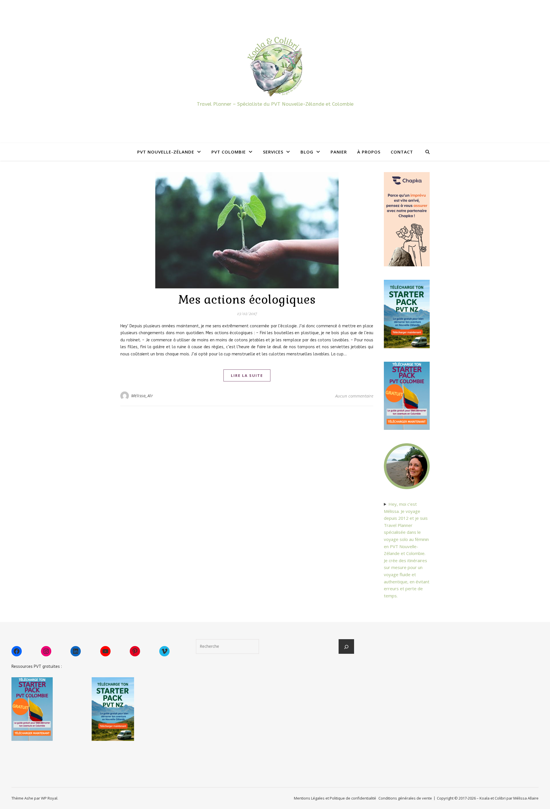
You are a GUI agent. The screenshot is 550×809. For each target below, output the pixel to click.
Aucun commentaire (354, 396)
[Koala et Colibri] (275, 66)
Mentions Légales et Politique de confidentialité (335, 798)
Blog (306, 152)
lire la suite (247, 375)
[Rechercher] (346, 647)
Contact (402, 152)
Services (273, 152)
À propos (368, 152)
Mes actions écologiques (247, 299)
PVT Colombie (228, 152)
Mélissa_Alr (142, 395)
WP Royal (49, 798)
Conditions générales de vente (405, 798)
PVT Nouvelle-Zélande (165, 152)
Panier (339, 152)
